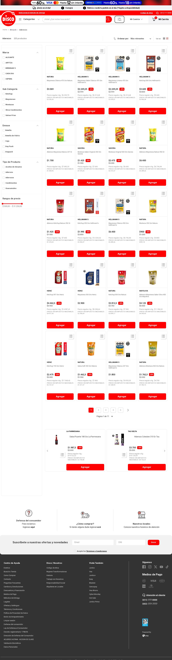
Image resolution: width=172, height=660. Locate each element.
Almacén (13, 30)
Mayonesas (10, 99)
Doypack (9, 152)
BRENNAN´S (11, 68)
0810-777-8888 (165, 13)
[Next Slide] (164, 450)
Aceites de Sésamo (14, 167)
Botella (8, 130)
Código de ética (146, 13)
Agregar (60, 111)
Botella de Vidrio (12, 136)
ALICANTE (10, 57)
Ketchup (9, 94)
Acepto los (92, 551)
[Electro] (86, 2)
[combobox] (77, 19)
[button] (32, 13)
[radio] (164, 38)
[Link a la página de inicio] (4, 30)
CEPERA (9, 79)
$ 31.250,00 (16, 206)
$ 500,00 (6, 206)
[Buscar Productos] (108, 19)
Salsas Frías (11, 115)
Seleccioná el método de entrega (32, 13)
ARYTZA (9, 63)
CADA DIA (10, 73)
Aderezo (9, 172)
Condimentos (11, 183)
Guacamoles (11, 188)
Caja (7, 141)
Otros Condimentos (14, 110)
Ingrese (29, 527)
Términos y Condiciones (96, 551)
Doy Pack (9, 146)
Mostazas (10, 105)
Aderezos (23, 30)
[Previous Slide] (47, 450)
